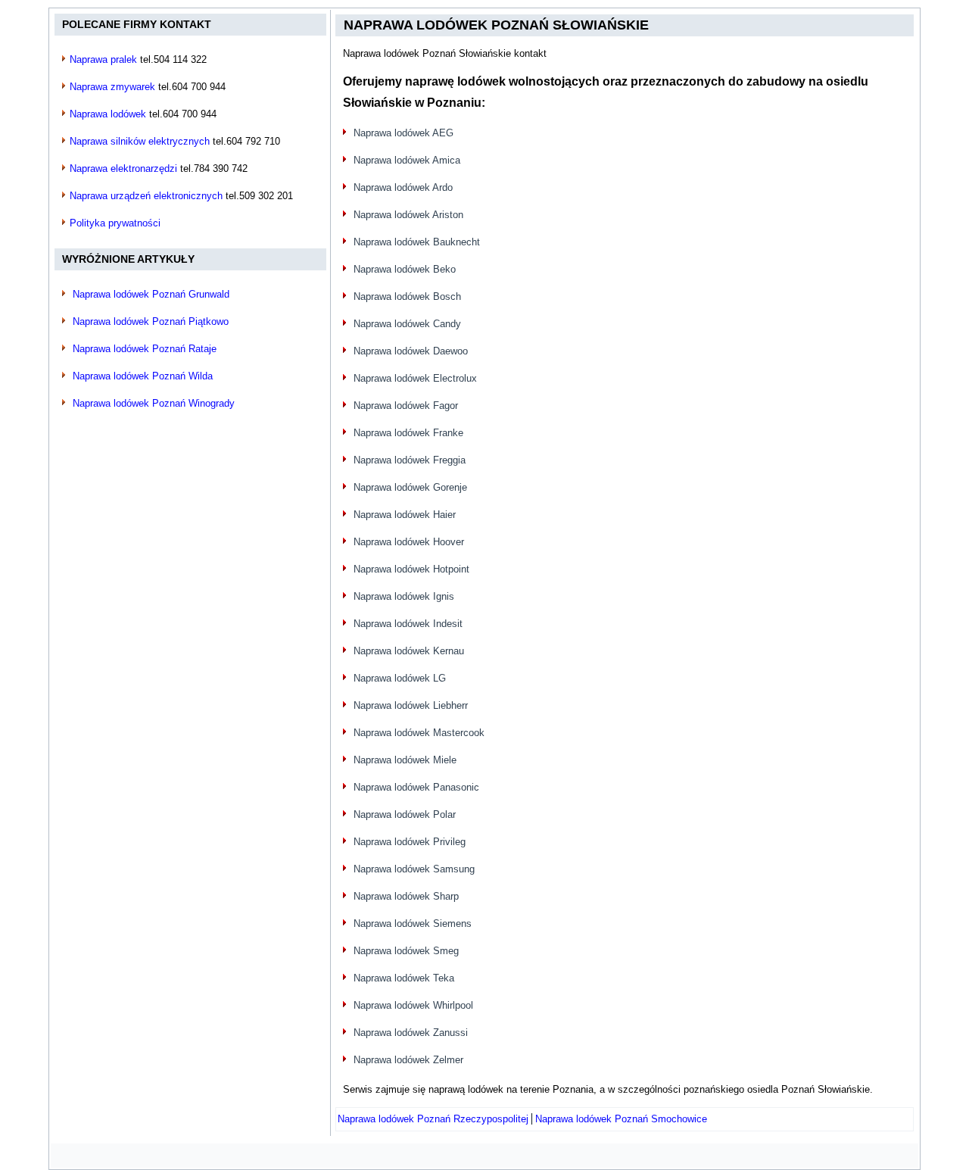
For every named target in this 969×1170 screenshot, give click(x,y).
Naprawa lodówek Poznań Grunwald (151, 294)
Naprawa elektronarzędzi (123, 168)
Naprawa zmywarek (112, 86)
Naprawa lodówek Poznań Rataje (145, 348)
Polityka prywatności (115, 223)
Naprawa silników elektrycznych (140, 141)
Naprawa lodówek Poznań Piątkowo (151, 321)
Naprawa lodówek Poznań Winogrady (154, 403)
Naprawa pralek (103, 59)
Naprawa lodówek (108, 114)
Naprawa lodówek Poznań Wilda (143, 376)
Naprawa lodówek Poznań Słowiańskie (496, 25)
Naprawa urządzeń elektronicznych (146, 195)
